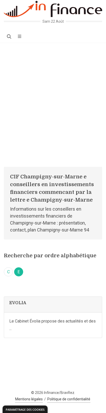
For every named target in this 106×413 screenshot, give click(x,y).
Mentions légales (29, 399)
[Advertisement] (53, 99)
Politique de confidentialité (68, 399)
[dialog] (25, 409)
